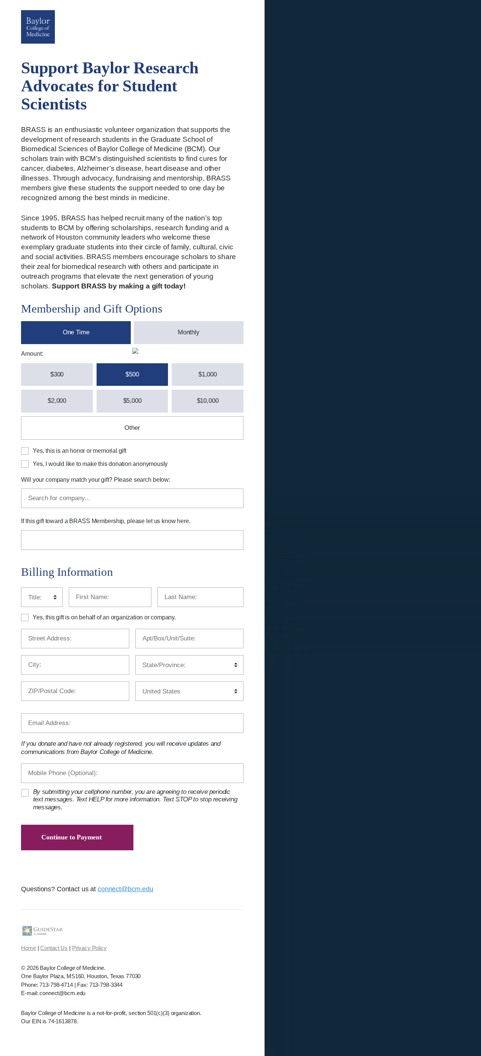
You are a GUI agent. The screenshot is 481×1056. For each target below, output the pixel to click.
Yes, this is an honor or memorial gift (79, 451)
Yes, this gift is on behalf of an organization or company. (104, 617)
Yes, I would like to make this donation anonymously (100, 464)
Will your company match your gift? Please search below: (95, 479)
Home (28, 948)
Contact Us (54, 948)
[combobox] (132, 498)
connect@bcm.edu (125, 889)
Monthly (189, 332)
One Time (76, 332)
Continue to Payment (71, 837)
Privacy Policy (89, 948)
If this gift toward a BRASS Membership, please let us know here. (105, 521)
